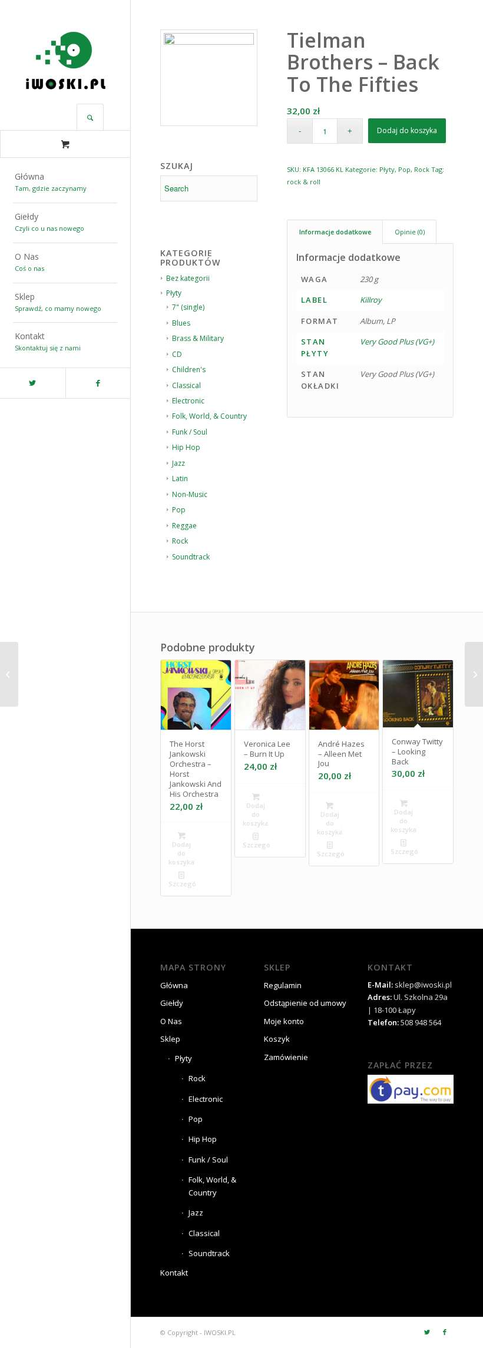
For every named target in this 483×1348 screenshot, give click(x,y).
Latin (180, 478)
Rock (180, 541)
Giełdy (171, 1003)
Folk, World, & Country (209, 416)
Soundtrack (191, 557)
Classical (186, 385)
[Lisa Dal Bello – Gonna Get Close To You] (9, 674)
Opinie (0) (410, 231)
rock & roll (303, 181)
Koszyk (277, 1039)
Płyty (173, 293)
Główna (174, 985)
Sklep (170, 1039)
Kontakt (174, 1272)
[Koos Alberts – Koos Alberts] (474, 674)
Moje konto (284, 1021)
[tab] (335, 232)
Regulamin (283, 985)
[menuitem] (65, 183)
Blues (181, 323)
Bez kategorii (188, 278)
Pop (179, 510)
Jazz (178, 463)
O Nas (171, 1021)
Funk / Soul (189, 432)
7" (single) (188, 307)
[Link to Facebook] (98, 383)
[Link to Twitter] (32, 383)
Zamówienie (286, 1057)
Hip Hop (186, 447)
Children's (189, 370)
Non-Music (189, 494)
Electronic (188, 401)
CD (177, 354)
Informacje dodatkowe (335, 231)
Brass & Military (198, 338)
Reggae (184, 526)
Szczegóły (182, 883)
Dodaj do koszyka (407, 130)
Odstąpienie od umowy (305, 1003)
